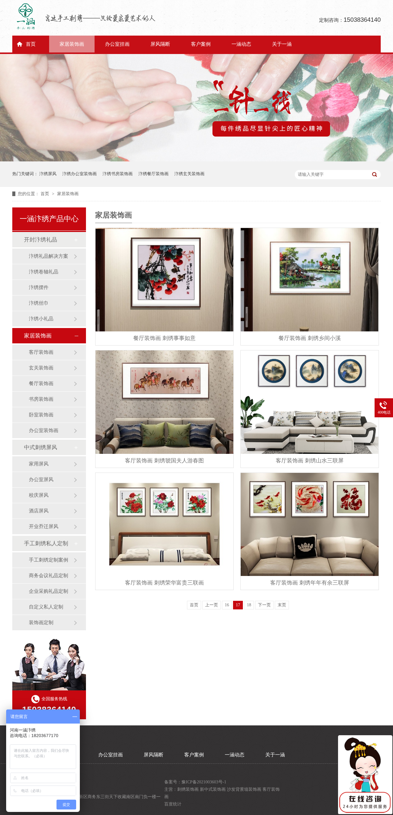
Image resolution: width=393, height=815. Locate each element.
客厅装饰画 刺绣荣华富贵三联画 (164, 583)
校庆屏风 (39, 495)
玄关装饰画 (41, 367)
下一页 (264, 605)
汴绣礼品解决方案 (48, 256)
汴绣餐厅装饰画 (153, 174)
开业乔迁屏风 (43, 526)
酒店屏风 (39, 510)
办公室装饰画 (43, 430)
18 (249, 605)
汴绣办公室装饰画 (79, 174)
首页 (31, 44)
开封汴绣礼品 (40, 240)
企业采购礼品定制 (48, 591)
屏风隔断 (160, 44)
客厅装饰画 (41, 352)
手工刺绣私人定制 (46, 543)
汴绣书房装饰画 (118, 174)
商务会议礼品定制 (48, 575)
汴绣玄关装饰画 (189, 174)
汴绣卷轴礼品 (43, 271)
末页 (282, 605)
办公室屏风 (41, 479)
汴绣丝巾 (39, 303)
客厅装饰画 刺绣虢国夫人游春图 (164, 461)
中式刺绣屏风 (40, 447)
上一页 (211, 605)
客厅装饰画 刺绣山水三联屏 (310, 461)
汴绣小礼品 (41, 318)
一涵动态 (241, 44)
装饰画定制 (41, 622)
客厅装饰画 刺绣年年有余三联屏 (309, 583)
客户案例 (201, 44)
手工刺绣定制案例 (48, 559)
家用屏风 (39, 463)
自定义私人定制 (46, 606)
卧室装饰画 (41, 414)
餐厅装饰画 (41, 383)
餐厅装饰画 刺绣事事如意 (164, 338)
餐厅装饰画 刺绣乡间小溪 (309, 338)
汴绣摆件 (39, 287)
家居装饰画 (72, 44)
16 (227, 605)
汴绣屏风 (47, 174)
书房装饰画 (41, 399)
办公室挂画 (117, 44)
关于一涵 (282, 44)
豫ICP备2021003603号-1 (203, 782)
